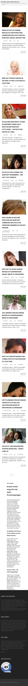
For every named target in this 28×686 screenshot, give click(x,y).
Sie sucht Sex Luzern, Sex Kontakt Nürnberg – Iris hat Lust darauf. (12, 174)
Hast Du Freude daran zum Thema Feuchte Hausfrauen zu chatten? (13, 358)
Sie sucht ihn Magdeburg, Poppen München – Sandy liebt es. (13, 448)
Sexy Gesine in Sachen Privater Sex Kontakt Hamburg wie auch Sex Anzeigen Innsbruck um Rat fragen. (14, 223)
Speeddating (21, 277)
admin (10, 40)
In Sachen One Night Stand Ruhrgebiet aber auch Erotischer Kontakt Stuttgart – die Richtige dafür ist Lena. (13, 127)
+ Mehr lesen (23, 51)
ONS (18, 40)
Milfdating (20, 134)
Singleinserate (21, 86)
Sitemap (3, 652)
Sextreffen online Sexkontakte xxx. (10, 2)
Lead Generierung (13, 682)
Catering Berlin (4, 682)
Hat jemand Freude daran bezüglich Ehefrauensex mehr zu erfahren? (13, 315)
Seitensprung (20, 454)
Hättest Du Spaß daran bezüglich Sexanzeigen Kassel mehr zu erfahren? (13, 271)
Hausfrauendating (5, 231)
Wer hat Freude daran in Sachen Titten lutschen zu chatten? (13, 80)
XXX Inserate (20, 320)
